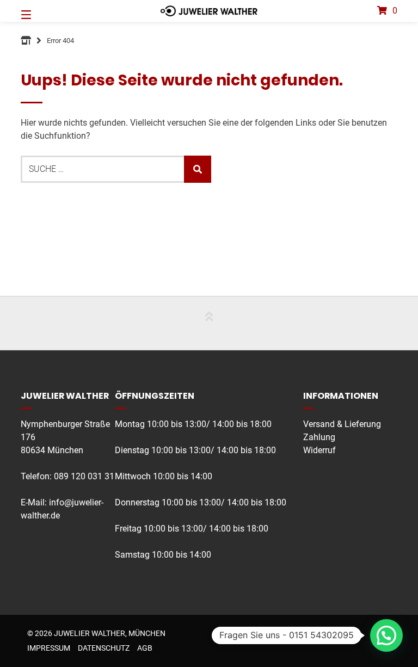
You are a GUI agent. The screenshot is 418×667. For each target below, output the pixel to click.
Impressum (48, 648)
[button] (386, 635)
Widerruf (319, 450)
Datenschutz (104, 648)
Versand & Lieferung (342, 424)
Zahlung (319, 437)
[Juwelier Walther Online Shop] (26, 40)
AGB (144, 648)
